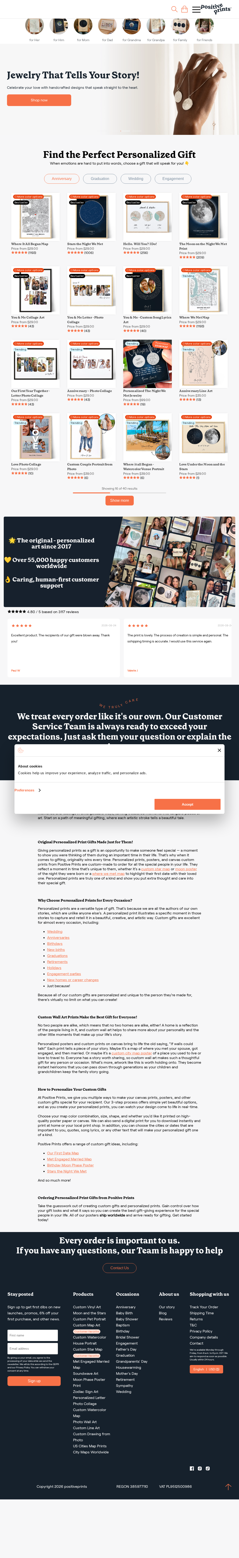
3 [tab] (125, 131)
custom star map (155, 869)
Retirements (57, 962)
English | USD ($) (206, 1369)
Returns (196, 1319)
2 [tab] (113, 131)
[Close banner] (219, 750)
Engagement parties (64, 974)
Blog (163, 1313)
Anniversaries (58, 938)
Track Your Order (204, 1307)
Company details (204, 1337)
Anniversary (62, 179)
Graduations (57, 956)
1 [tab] (102, 131)
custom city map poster (132, 1053)
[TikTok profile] (210, 1469)
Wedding (135, 179)
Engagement (173, 179)
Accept (187, 804)
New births (56, 950)
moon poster (186, 869)
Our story (167, 1307)
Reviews (165, 1319)
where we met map (108, 874)
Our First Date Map (63, 1153)
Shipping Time (202, 1313)
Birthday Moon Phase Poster (70, 1165)
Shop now (39, 100)
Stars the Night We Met (67, 1171)
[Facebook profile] (194, 1469)
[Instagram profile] (202, 1469)
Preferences (24, 790)
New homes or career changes (73, 980)
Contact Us (119, 1268)
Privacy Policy (23, 1367)
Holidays (54, 968)
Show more (119, 500)
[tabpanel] (119, 89)
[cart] (184, 9)
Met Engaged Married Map (69, 1159)
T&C (193, 1325)
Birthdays (55, 944)
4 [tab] (137, 131)
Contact (196, 1343)
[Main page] (216, 9)
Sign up (34, 1381)
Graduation (100, 179)
